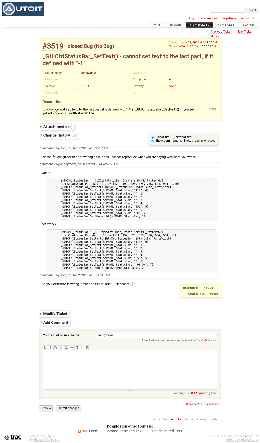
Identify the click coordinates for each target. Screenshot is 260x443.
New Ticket (226, 24)
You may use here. (195, 393)
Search (248, 24)
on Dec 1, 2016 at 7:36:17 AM (88, 148)
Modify (215, 36)
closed (75, 46)
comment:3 (47, 275)
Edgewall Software (46, 439)
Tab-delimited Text (166, 431)
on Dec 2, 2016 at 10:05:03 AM (197, 46)
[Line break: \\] (82, 347)
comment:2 (47, 164)
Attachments (57, 126)
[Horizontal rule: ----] (71, 347)
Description (212, 404)
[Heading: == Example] (55, 347)
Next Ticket (244, 31)
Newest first (184, 137)
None (172, 86)
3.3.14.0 (86, 86)
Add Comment (55, 322)
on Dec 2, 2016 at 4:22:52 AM (98, 164)
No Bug (104, 46)
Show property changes (200, 140)
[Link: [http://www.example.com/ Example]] (61, 347)
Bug (88, 46)
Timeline (175, 24)
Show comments (167, 140)
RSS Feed (89, 431)
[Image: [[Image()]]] (87, 347)
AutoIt (173, 79)
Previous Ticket (221, 31)
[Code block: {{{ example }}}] (66, 347)
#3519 (53, 46)
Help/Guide (229, 18)
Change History (59, 135)
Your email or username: (61, 335)
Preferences (209, 18)
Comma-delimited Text (124, 431)
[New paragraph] (77, 347)
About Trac (248, 18)
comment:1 (47, 148)
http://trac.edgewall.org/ (242, 439)
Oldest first (163, 137)
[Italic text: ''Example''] (50, 347)
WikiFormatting (200, 393)
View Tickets (199, 24)
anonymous (88, 73)
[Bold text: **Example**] (45, 347)
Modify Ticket (55, 313)
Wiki (157, 24)
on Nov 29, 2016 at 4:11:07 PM (198, 42)
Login (192, 18)
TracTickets (176, 419)
